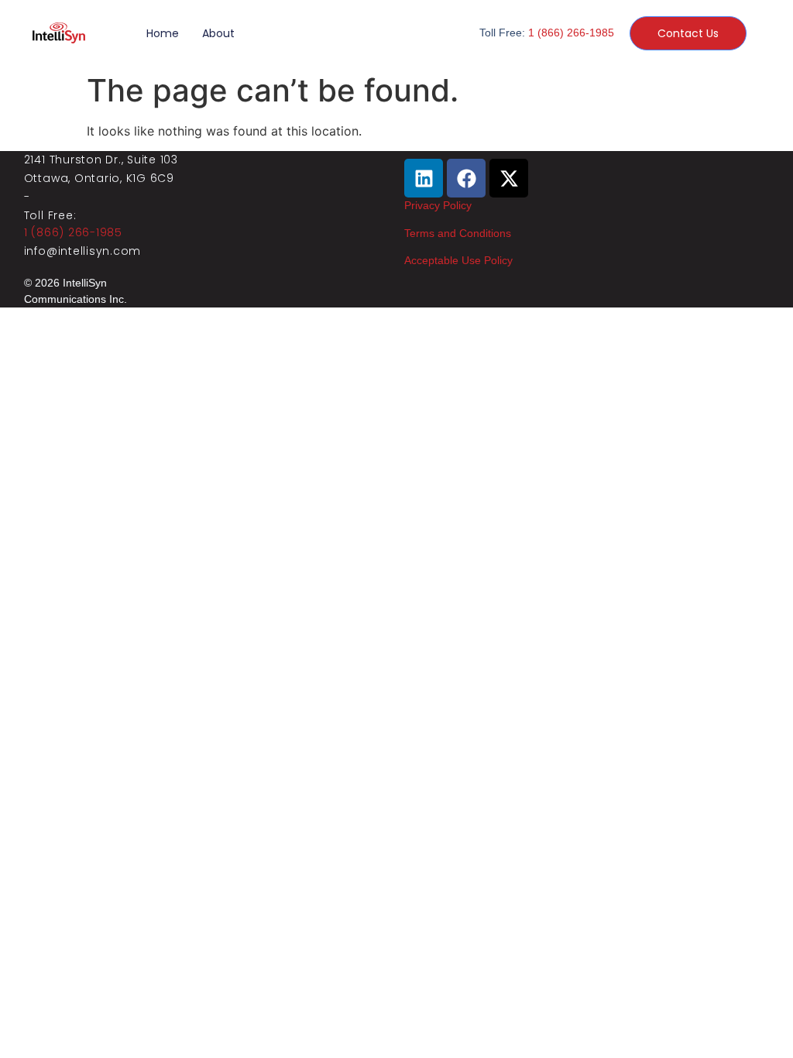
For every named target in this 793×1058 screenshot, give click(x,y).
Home (162, 33)
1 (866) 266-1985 (571, 32)
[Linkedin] (423, 178)
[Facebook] (466, 178)
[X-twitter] (508, 178)
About (218, 33)
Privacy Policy (438, 205)
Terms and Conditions (457, 233)
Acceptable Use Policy (458, 260)
